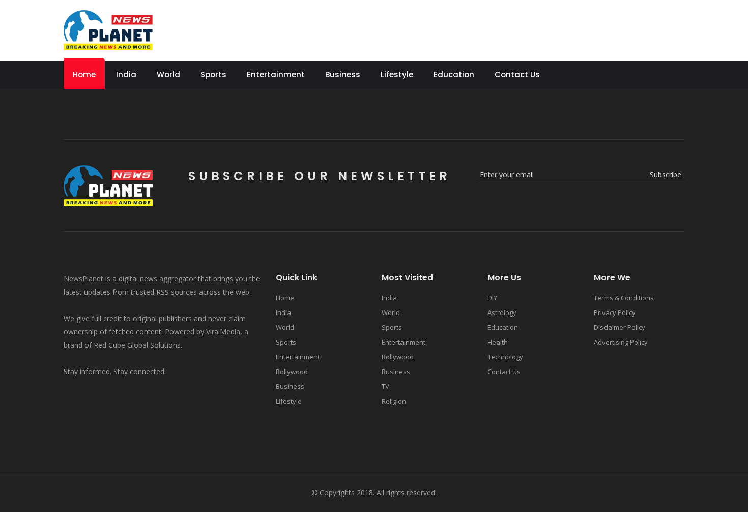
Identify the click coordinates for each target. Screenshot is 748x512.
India (126, 74)
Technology (505, 356)
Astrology (501, 312)
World (168, 74)
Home (84, 74)
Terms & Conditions (624, 297)
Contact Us (517, 74)
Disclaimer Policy (619, 327)
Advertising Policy (621, 342)
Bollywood (292, 371)
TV (385, 386)
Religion (394, 401)
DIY (492, 297)
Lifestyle (397, 74)
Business (342, 74)
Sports (213, 74)
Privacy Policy (615, 312)
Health (497, 342)
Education (454, 74)
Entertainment (276, 74)
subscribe (665, 174)
